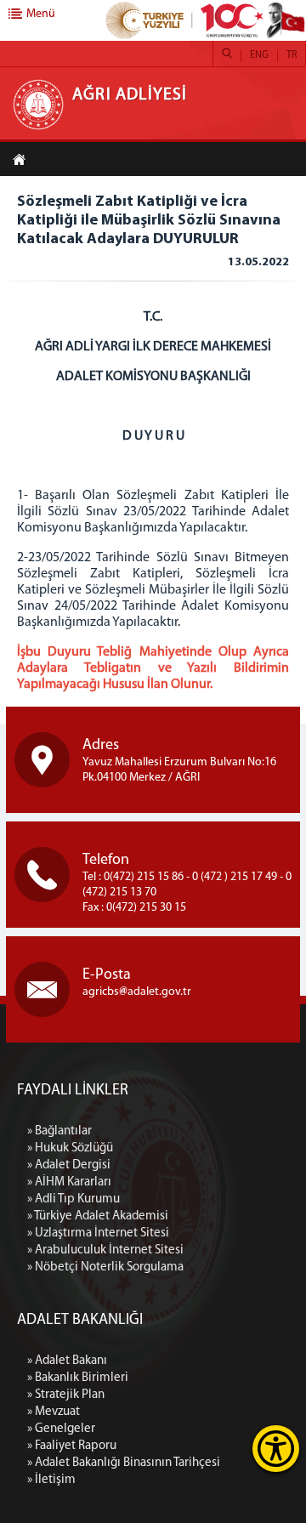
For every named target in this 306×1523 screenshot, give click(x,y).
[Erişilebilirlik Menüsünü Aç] (275, 1448)
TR (291, 55)
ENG (259, 55)
